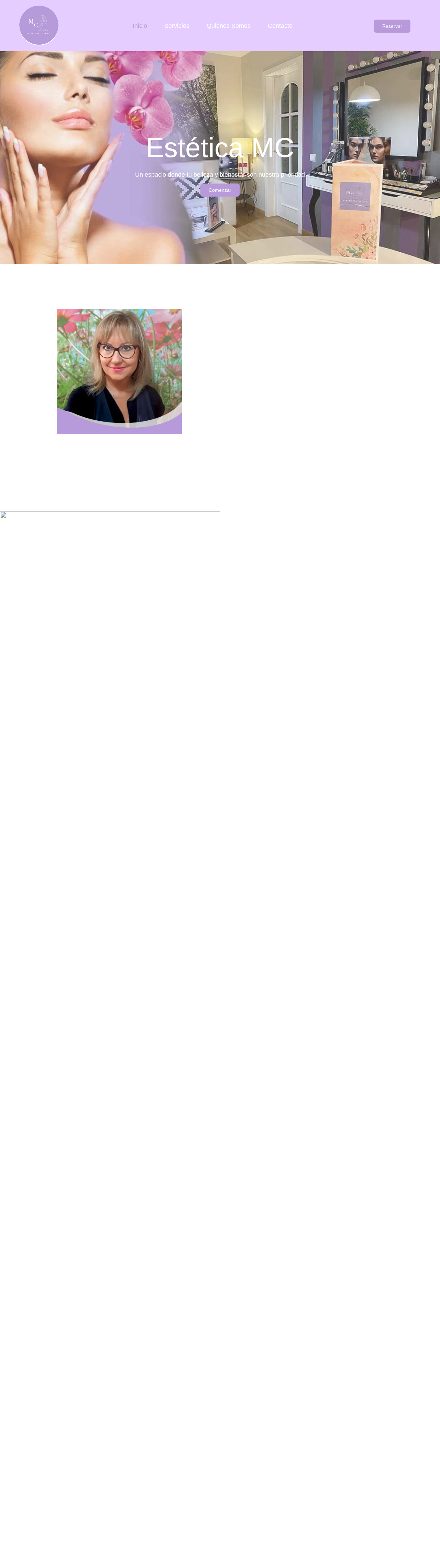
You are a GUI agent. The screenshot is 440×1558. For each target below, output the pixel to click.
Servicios (176, 25)
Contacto (280, 25)
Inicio (140, 25)
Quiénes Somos (229, 25)
